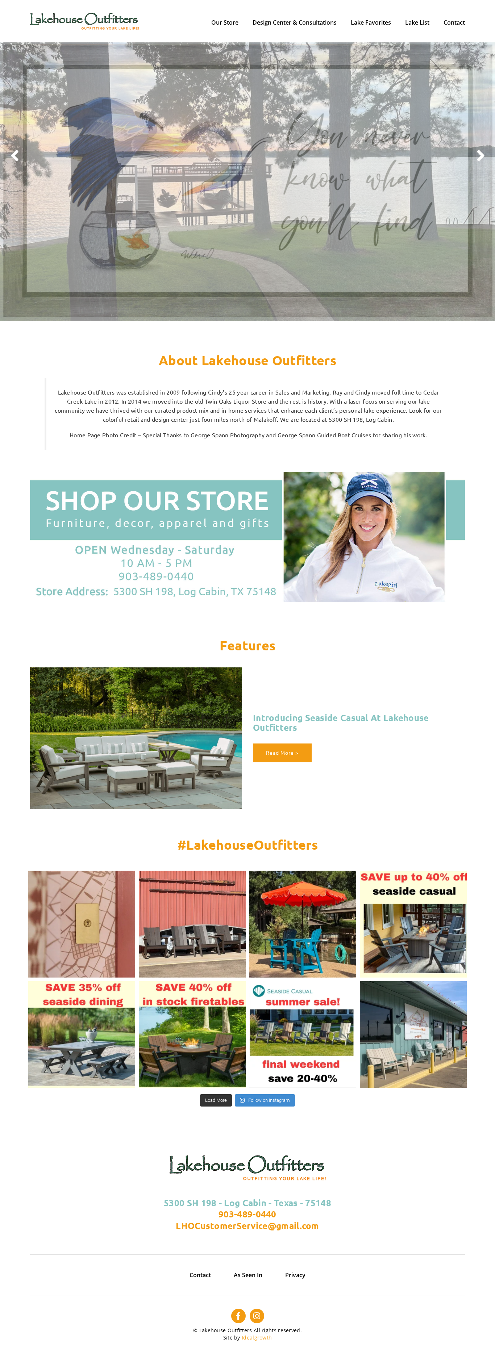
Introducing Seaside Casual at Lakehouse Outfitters (341, 722)
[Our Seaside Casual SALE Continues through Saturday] (81, 1034)
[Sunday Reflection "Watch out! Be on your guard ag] (302, 924)
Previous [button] (14, 153)
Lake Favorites (371, 22)
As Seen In (248, 1275)
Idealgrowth (257, 1337)
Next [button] (480, 153)
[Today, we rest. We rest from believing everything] (192, 924)
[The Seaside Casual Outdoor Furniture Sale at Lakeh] (413, 924)
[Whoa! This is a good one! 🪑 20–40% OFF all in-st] (302, 1034)
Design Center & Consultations (295, 22)
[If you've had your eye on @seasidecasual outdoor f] (413, 1034)
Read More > (282, 753)
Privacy (295, 1275)
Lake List (417, 22)
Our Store (224, 22)
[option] (247, 181)
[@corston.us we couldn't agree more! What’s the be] (81, 924)
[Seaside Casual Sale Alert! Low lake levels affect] (192, 1034)
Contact (454, 22)
